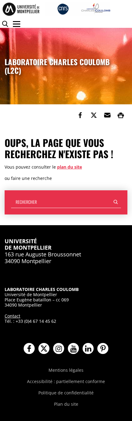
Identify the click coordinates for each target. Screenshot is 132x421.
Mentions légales (66, 370)
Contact (12, 316)
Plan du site (66, 404)
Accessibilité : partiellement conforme (66, 381)
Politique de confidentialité (66, 393)
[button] (107, 115)
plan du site (69, 167)
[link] (80, 115)
